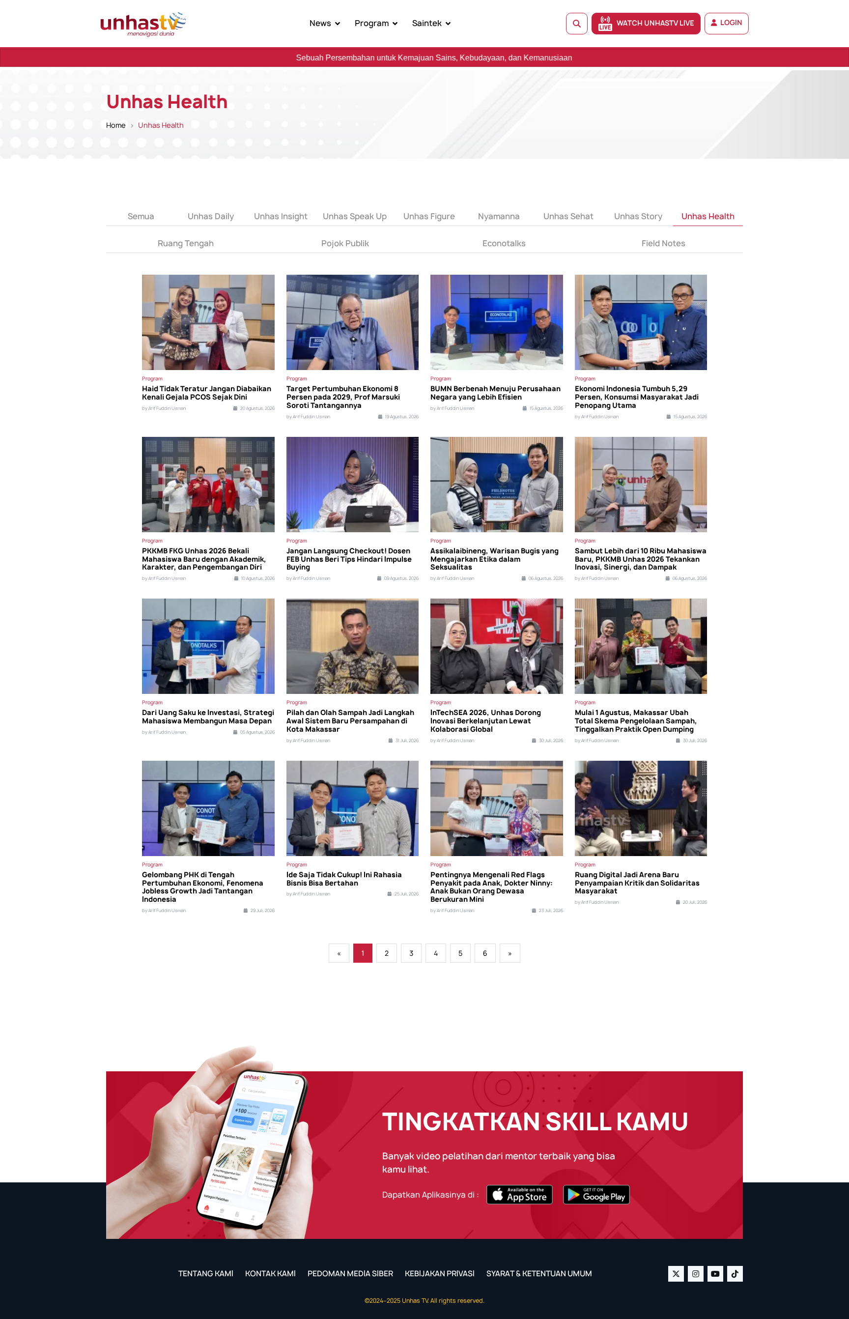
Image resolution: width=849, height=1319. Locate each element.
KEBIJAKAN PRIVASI (440, 1273)
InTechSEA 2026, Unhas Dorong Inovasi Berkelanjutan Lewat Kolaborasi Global (485, 721)
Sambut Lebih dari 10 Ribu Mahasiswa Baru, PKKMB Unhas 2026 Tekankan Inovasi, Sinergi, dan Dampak (641, 559)
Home (116, 125)
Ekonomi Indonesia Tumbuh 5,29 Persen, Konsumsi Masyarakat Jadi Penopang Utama (637, 397)
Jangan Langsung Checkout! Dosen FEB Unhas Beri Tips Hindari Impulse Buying (349, 559)
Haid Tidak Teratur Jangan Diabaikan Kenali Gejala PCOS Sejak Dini (206, 393)
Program (372, 23)
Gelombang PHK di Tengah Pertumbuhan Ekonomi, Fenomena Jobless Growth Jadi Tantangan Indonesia (202, 887)
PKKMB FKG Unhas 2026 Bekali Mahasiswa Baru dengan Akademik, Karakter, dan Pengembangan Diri (204, 559)
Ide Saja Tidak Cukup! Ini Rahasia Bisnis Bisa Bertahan (344, 879)
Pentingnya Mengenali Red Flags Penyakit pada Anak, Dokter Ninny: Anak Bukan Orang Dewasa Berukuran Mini (491, 887)
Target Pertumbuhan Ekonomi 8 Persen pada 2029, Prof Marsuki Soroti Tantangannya (343, 397)
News (320, 23)
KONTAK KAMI (270, 1273)
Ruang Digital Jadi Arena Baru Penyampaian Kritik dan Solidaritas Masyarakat (637, 883)
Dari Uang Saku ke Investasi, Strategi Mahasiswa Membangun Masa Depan (208, 717)
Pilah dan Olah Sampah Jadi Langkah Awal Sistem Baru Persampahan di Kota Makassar (350, 721)
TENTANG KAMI (205, 1273)
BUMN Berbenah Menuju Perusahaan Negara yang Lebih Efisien (495, 393)
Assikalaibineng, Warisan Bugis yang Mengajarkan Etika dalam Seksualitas (494, 559)
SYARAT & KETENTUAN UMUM (539, 1273)
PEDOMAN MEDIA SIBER (350, 1273)
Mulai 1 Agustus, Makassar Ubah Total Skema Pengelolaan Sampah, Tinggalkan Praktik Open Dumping (636, 721)
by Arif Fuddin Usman (164, 408)
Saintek (427, 23)
